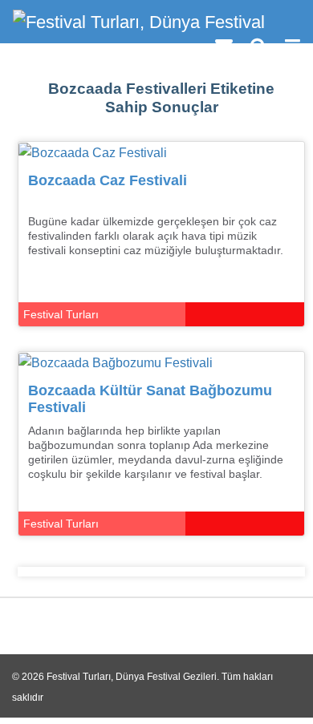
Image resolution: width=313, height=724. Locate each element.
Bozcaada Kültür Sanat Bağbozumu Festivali (150, 398)
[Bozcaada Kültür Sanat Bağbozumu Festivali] (115, 362)
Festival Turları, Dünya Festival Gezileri (132, 676)
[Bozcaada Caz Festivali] (92, 152)
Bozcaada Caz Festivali (107, 180)
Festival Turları (61, 314)
